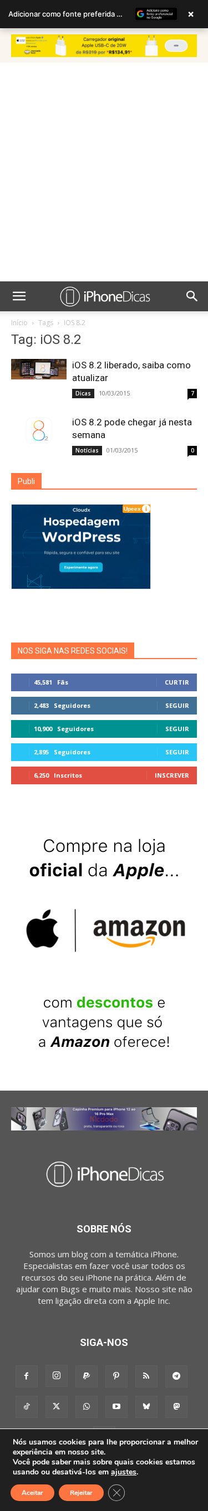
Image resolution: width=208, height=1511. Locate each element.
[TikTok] (27, 1407)
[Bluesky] (146, 1407)
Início (19, 322)
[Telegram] (176, 1376)
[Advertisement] (104, 172)
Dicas (83, 393)
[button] (19, 296)
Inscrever (172, 775)
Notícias (87, 450)
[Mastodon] (176, 1407)
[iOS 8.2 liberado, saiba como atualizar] (39, 369)
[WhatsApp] (86, 1407)
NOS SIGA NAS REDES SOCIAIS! (73, 650)
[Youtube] (116, 1407)
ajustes (123, 1472)
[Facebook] (27, 1376)
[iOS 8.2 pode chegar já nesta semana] (39, 430)
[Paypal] (86, 1376)
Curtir (177, 682)
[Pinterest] (116, 1376)
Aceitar (32, 1492)
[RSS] (146, 1376)
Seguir (177, 705)
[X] (56, 1407)
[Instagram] (56, 1376)
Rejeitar (81, 1492)
